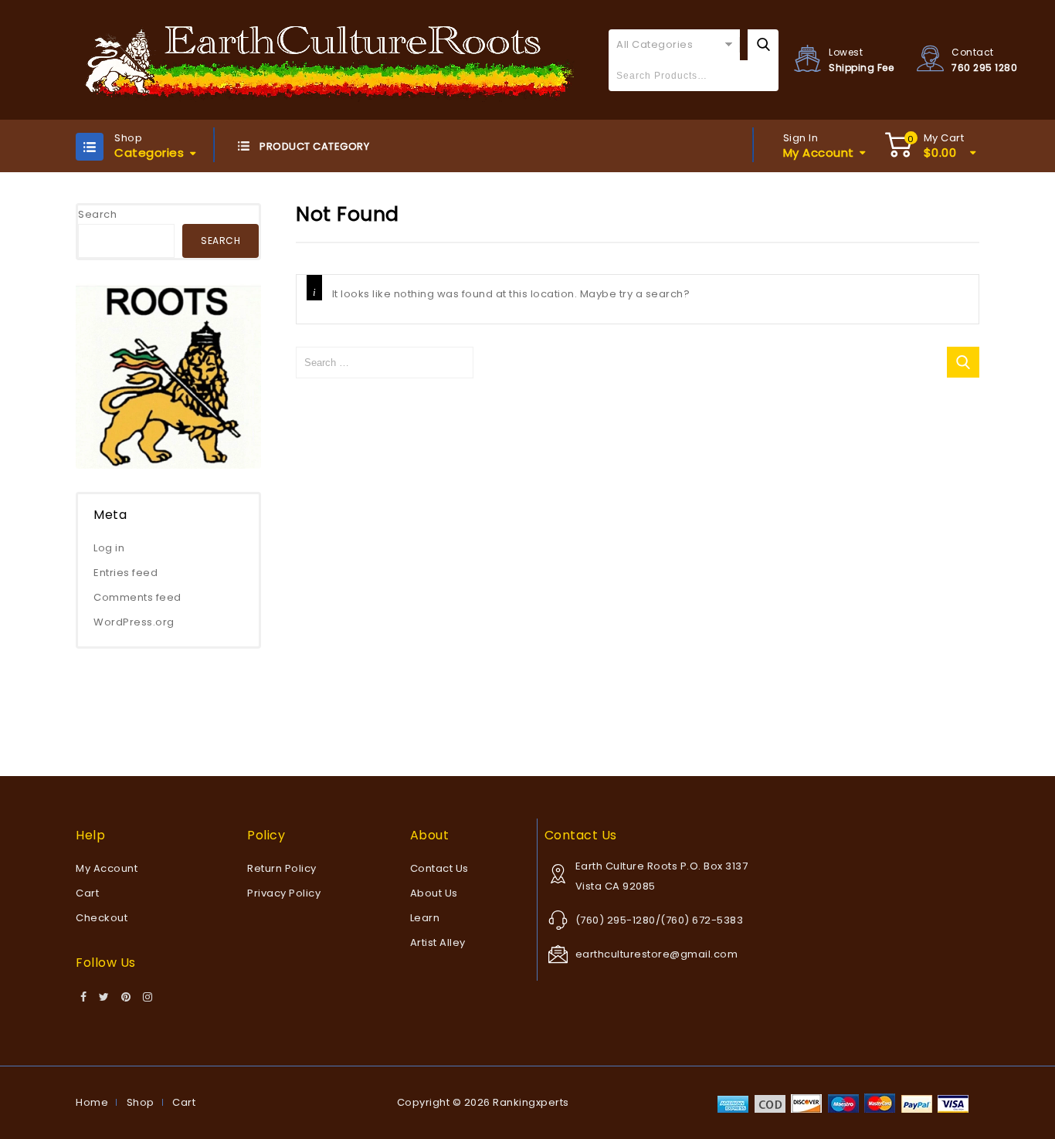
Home (92, 1102)
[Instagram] (148, 998)
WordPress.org (134, 622)
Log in (108, 548)
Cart (87, 893)
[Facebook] (84, 998)
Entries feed (125, 572)
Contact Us (439, 868)
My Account (106, 868)
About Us (434, 893)
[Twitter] (104, 998)
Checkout (101, 917)
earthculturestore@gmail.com (656, 954)
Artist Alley (438, 942)
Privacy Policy (284, 893)
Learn (425, 917)
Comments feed (137, 597)
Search (97, 214)
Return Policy (282, 868)
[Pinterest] (126, 998)
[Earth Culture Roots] (330, 59)
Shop (140, 1102)
